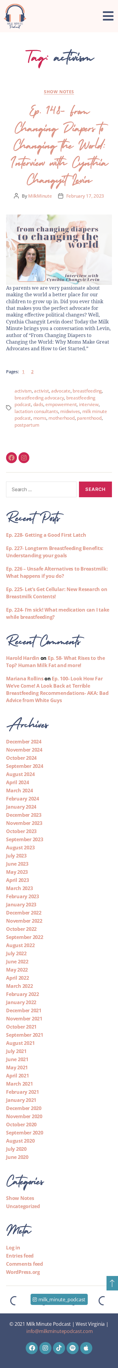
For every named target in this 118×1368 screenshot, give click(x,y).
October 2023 (21, 831)
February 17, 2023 (85, 196)
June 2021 (17, 1059)
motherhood (61, 418)
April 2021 (17, 1075)
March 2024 (19, 790)
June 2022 (17, 961)
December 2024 (23, 741)
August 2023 (20, 847)
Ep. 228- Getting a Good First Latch (46, 535)
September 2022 (24, 937)
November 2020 (24, 1116)
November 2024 (24, 749)
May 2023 (17, 872)
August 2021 (20, 1043)
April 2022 (17, 978)
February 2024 (22, 798)
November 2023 (24, 823)
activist (41, 391)
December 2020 (23, 1108)
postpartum (27, 425)
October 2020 (21, 1124)
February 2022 (22, 994)
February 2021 (22, 1092)
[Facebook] (11, 457)
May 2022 (17, 969)
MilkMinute (40, 196)
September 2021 (24, 1035)
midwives (70, 411)
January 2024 (21, 806)
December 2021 (23, 1010)
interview (89, 404)
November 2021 (24, 1018)
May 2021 (17, 1067)
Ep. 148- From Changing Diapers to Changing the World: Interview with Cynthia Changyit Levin (58, 143)
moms (39, 418)
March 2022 (19, 986)
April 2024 (17, 782)
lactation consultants (36, 411)
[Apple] (86, 1348)
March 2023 (19, 888)
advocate (60, 391)
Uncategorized (23, 1206)
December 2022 (23, 912)
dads (38, 404)
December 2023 (23, 815)
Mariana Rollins (24, 678)
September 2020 (24, 1132)
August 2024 (20, 774)
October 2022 (21, 929)
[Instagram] (23, 457)
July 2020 (16, 1149)
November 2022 (24, 921)
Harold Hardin (22, 658)
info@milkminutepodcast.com (59, 1331)
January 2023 (21, 904)
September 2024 (24, 766)
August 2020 (20, 1140)
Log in (13, 1247)
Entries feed (20, 1255)
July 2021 (16, 1051)
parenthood (89, 418)
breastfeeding (87, 391)
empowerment (61, 404)
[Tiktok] (59, 1348)
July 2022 (16, 953)
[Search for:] (40, 491)
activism (23, 391)
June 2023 (17, 864)
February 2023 (22, 896)
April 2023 (17, 880)
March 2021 (19, 1083)
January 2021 (21, 1100)
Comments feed (24, 1264)
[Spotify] (73, 1348)
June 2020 (17, 1157)
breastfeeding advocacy (39, 398)
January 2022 (21, 1002)
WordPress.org (23, 1272)
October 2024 (21, 758)
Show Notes (59, 91)
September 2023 (24, 839)
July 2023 (16, 855)
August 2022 (20, 945)
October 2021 (21, 1026)
